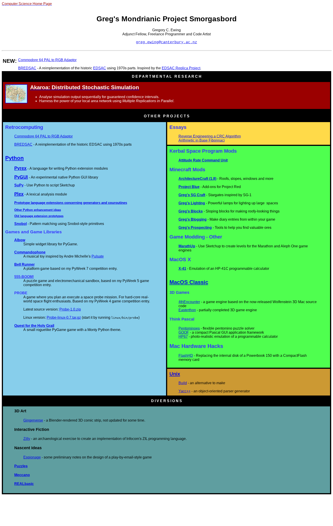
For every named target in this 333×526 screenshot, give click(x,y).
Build (183, 383)
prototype (55, 216)
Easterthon (187, 310)
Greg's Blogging (193, 219)
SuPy (19, 185)
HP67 (183, 336)
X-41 (182, 268)
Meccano (22, 475)
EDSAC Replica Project (181, 68)
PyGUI (21, 176)
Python (14, 158)
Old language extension (31, 216)
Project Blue (189, 187)
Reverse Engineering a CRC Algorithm (210, 136)
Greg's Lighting (192, 203)
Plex (19, 193)
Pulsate (98, 256)
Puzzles (21, 466)
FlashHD (186, 355)
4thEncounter (189, 302)
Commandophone (30, 252)
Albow (19, 240)
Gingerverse (33, 420)
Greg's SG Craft (192, 195)
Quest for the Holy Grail (34, 326)
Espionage (32, 457)
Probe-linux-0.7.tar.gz (64, 317)
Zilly (26, 439)
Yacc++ (185, 391)
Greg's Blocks (191, 211)
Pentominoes (189, 328)
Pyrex (20, 168)
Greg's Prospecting (195, 227)
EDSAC (99, 68)
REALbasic (24, 484)
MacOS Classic (188, 282)
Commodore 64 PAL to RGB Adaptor (47, 60)
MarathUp (187, 246)
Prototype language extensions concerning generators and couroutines (70, 203)
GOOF (184, 332)
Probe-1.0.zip (70, 309)
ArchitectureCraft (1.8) (197, 179)
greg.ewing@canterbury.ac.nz (166, 42)
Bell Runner (24, 264)
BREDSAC (27, 68)
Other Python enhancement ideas (37, 210)
